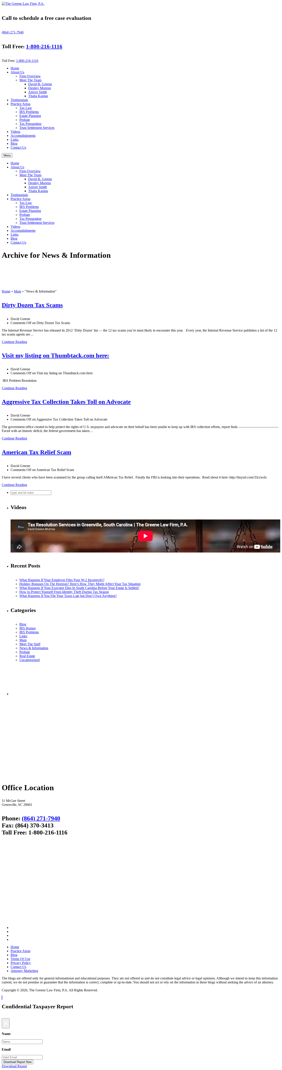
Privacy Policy (21, 963)
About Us (17, 72)
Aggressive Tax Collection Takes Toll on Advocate (66, 401)
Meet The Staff (29, 644)
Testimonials (19, 100)
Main (17, 291)
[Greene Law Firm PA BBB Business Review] (145, 694)
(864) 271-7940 (13, 32)
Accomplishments (23, 135)
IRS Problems (29, 112)
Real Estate (27, 656)
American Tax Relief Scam (36, 452)
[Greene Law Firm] (145, 775)
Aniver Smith (37, 92)
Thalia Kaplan (38, 96)
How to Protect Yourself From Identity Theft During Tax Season (64, 592)
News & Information (33, 648)
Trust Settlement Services (36, 128)
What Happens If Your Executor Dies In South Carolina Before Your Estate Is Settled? (79, 588)
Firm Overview (30, 76)
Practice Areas (20, 104)
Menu (7, 155)
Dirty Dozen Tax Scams (32, 305)
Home (15, 68)
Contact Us (18, 147)
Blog (14, 143)
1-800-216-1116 (44, 46)
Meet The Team (30, 80)
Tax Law (25, 108)
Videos (15, 132)
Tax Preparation (30, 124)
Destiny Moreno (39, 88)
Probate (24, 120)
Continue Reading (14, 342)
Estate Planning (30, 116)
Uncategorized (29, 660)
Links (15, 139)
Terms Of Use (20, 959)
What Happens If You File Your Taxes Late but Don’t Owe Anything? (68, 596)
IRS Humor (27, 628)
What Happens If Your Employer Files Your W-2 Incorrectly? (61, 580)
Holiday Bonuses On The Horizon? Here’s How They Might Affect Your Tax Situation (80, 584)
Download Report (14, 1066)
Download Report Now (18, 1062)
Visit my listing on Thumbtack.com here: (55, 355)
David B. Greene (40, 84)
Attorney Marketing (24, 971)
